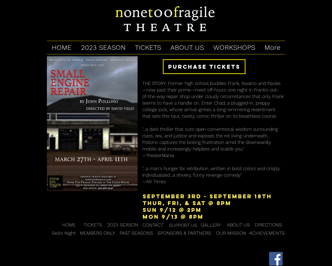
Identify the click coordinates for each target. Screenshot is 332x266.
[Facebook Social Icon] (276, 259)
